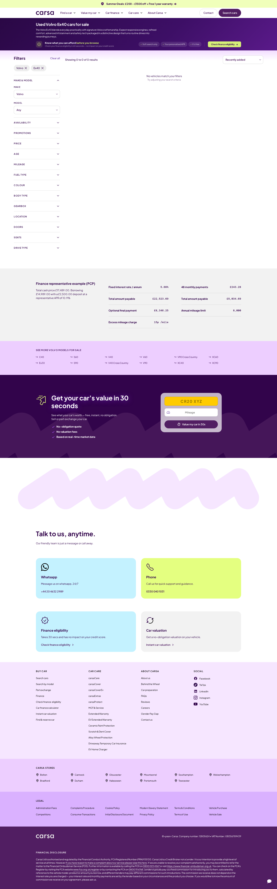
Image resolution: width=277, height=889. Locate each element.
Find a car (66, 12)
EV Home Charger (97, 749)
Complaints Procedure (82, 807)
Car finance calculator (47, 707)
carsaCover (94, 684)
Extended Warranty (98, 713)
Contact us (146, 719)
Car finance (112, 12)
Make (17, 87)
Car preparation (149, 689)
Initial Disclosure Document (119, 814)
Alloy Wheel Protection (100, 737)
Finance (40, 695)
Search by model (45, 684)
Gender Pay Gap (150, 713)
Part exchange (43, 689)
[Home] (45, 13)
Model (18, 103)
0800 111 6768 (136, 869)
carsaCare (94, 678)
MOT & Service (96, 707)
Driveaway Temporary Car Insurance (107, 743)
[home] (45, 836)
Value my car (89, 12)
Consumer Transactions (83, 814)
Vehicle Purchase (218, 807)
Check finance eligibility (224, 44)
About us (145, 678)
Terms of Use (181, 814)
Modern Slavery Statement (154, 807)
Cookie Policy (112, 807)
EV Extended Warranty (100, 719)
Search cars (230, 12)
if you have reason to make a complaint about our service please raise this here (106, 862)
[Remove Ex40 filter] (42, 68)
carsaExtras (94, 695)
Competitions (43, 814)
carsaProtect (95, 701)
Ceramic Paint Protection (101, 725)
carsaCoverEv (95, 689)
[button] (68, 13)
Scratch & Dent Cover (99, 731)
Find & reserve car (45, 719)
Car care (133, 12)
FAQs (144, 695)
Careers (145, 707)
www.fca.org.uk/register (86, 869)
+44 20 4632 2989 (52, 591)
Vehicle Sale (215, 814)
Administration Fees (46, 807)
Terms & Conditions (184, 807)
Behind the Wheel (150, 684)
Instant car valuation (46, 713)
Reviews (145, 701)
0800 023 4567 (151, 866)
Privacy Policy (147, 814)
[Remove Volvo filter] (26, 68)
